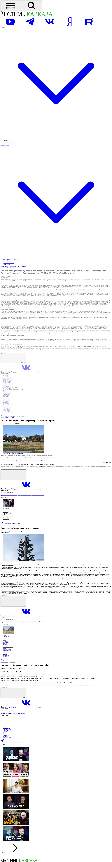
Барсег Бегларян (6, 401)
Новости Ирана (6, 509)
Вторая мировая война (8, 647)
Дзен (3, 372)
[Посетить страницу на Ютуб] (10, 26)
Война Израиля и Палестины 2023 (10, 259)
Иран (4, 514)
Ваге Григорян (6, 400)
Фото (16, 266)
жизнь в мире (6, 655)
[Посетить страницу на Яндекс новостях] (69, 26)
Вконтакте (38, 372)
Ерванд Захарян (6, 395)
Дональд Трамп (6, 517)
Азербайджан (6, 644)
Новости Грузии (6, 754)
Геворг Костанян (6, 394)
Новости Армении (7, 376)
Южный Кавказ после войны (9, 260)
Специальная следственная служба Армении (13, 389)
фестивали (5, 760)
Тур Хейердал (6, 656)
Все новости (12, 417)
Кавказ (4, 640)
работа (4, 651)
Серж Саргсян (6, 379)
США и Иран (6, 519)
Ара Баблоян (6, 396)
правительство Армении (8, 383)
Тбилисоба (15, 702)
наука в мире (6, 652)
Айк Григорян (6, 403)
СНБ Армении (6, 385)
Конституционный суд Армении (10, 387)
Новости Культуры (7, 755)
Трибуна (5, 654)
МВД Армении (6, 386)
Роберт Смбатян (6, 408)
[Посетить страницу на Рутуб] (89, 26)
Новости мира (6, 510)
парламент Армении (7, 380)
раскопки (5, 645)
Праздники (5, 757)
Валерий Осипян (7, 393)
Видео (19, 266)
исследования (6, 642)
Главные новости (7, 140)
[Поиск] (31, 6)
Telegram (14, 372)
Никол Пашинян (6, 388)
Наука (4, 638)
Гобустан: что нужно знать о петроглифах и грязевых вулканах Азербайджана (23, 622)
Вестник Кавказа (4, 267)
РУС (2, 11)
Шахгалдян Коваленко (8, 411)
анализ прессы (6, 397)
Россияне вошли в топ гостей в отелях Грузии (13, 739)
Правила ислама (6, 264)
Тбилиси (5, 759)
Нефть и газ (5, 261)
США (4, 515)
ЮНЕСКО (5, 641)
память (4, 648)
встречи (5, 643)
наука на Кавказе (7, 650)
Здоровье (23, 266)
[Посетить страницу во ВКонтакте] (50, 26)
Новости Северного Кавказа (9, 141)
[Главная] (26, 16)
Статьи (7, 145)
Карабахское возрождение (6, 266)
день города (5, 761)
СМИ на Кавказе (7, 392)
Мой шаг (5, 402)
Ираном (27, 457)
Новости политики (7, 378)
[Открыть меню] (11, 6)
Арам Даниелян (6, 390)
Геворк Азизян (6, 410)
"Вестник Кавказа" (5, 277)
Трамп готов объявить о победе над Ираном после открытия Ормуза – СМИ (22, 495)
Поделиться (22, 362)
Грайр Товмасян (6, 382)
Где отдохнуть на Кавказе (8, 263)
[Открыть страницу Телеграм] (30, 26)
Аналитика (3, 145)
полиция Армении (7, 381)
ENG (4, 11)
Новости (8, 372)
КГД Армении (6, 399)
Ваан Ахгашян (6, 409)
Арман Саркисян (7, 407)
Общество (5, 512)
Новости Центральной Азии (9, 142)
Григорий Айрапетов (8, 404)
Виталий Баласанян (7, 405)
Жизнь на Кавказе (7, 649)
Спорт (13, 266)
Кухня (26, 266)
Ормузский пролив (7, 516)
